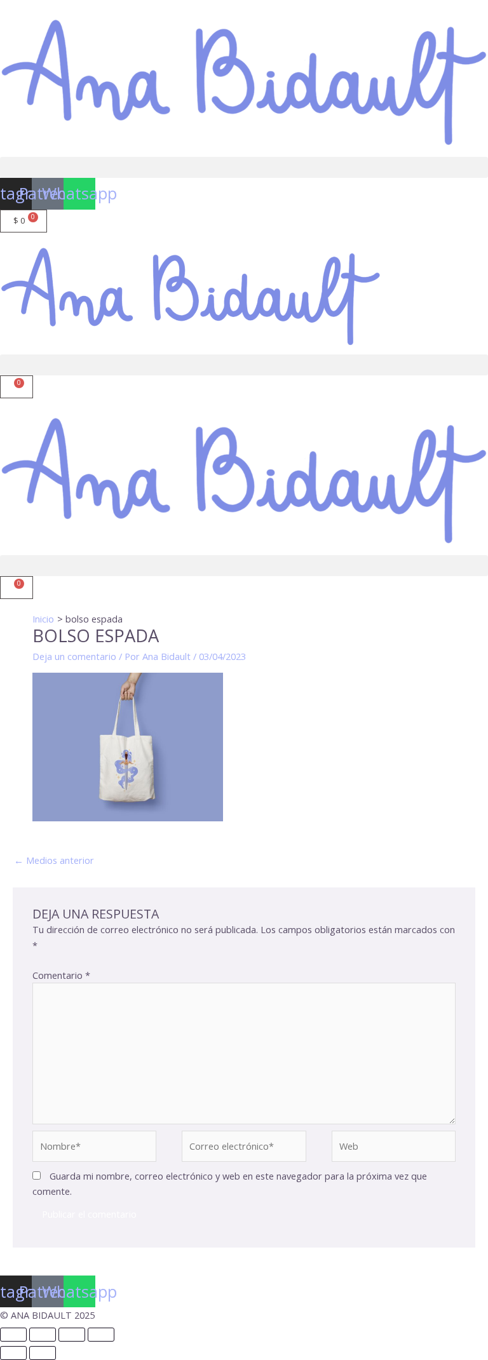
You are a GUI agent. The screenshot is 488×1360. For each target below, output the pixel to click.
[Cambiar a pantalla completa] (42, 1335)
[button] (244, 167)
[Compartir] (71, 1335)
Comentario (61, 975)
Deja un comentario (74, 656)
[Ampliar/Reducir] (13, 1335)
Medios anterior (54, 860)
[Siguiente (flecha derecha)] (42, 1353)
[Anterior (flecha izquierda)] (13, 1353)
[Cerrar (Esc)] (101, 1335)
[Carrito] (16, 386)
